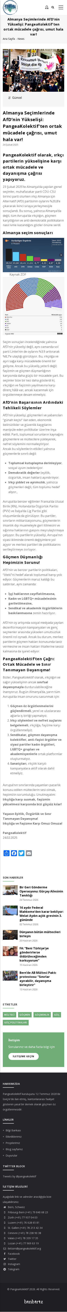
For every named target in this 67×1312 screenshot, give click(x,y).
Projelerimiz (13, 1143)
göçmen (25, 1014)
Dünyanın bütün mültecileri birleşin (40, 934)
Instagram (13, 1264)
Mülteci (9, 1014)
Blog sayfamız (14, 1149)
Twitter (11, 1259)
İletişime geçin (23, 1056)
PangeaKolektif (12, 1094)
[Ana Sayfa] (10, 7)
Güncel (17, 98)
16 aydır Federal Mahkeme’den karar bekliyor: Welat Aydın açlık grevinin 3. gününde (41, 914)
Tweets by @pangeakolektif (19, 1176)
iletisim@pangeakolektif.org (24, 1248)
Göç (57, 1014)
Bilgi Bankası (13, 1130)
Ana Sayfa (9, 38)
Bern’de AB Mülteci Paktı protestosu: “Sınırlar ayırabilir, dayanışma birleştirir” (38, 979)
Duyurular (11, 1155)
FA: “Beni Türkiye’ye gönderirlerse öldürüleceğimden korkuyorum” (34, 954)
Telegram (13, 1269)
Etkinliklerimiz (14, 1136)
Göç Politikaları (15, 1022)
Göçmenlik (42, 1014)
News (20, 38)
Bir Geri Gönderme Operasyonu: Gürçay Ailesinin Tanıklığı (41, 891)
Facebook (13, 1253)
